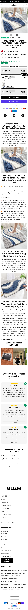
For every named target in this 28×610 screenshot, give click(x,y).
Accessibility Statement (4, 532)
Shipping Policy (5, 517)
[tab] (7, 367)
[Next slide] (25, 358)
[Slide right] (17, 35)
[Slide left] (11, 35)
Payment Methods (6, 514)
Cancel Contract (7, 560)
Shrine (20, 608)
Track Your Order (6, 550)
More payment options (14, 105)
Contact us (4, 539)
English (13, 598)
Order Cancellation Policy (8, 522)
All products (4, 542)
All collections (5, 545)
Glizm (11, 608)
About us (3, 536)
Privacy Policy (5, 508)
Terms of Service (6, 505)
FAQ (2, 548)
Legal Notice (4, 502)
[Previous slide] (3, 358)
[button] (1, 5)
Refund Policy (5, 520)
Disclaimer (4, 500)
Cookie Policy (5, 511)
